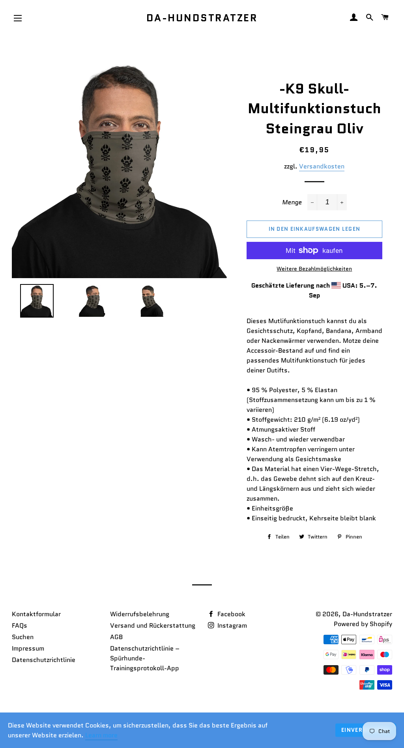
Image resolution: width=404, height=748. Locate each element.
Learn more (101, 735)
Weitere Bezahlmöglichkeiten (314, 269)
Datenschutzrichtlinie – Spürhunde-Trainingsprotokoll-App (145, 658)
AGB (116, 636)
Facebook (230, 614)
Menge (292, 202)
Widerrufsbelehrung (139, 614)
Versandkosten (321, 166)
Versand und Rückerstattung (152, 625)
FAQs (19, 625)
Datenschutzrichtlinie (43, 659)
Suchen (23, 636)
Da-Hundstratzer (202, 18)
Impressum (28, 648)
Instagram (231, 625)
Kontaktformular (36, 614)
